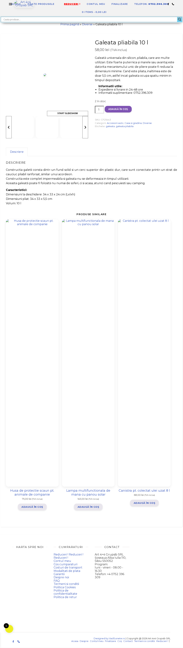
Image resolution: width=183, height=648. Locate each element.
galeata (110, 126)
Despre (84, 641)
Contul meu (96, 3)
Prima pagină (69, 24)
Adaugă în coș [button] (32, 506)
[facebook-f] (169, 4)
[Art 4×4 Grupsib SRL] (24, 4)
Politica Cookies (65, 587)
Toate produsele (40, 3)
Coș (119, 641)
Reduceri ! (162, 641)
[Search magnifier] (179, 19)
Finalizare (120, 3)
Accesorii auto (115, 123)
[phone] (173, 4)
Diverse (87, 24)
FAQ (57, 580)
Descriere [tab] (17, 151)
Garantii (59, 574)
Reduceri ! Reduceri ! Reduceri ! (68, 556)
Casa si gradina (133, 123)
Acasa (16, 3)
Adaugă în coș (118, 109)
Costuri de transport (68, 567)
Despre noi (61, 577)
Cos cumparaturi (65, 564)
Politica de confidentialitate (65, 592)
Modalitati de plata (67, 571)
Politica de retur (65, 597)
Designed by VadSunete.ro (109, 638)
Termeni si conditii (66, 584)
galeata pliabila (124, 126)
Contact (128, 641)
